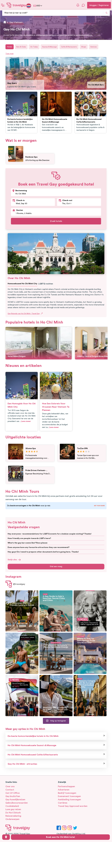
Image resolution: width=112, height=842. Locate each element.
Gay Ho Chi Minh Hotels (93, 85)
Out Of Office (12, 793)
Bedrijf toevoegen (67, 793)
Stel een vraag (56, 566)
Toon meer (9, 53)
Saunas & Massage (49, 47)
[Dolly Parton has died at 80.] (90, 611)
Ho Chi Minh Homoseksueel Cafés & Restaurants (33, 755)
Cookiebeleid (12, 806)
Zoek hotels (56, 221)
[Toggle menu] (2, 5)
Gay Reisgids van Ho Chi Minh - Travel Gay (24, 313)
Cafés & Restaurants (69, 47)
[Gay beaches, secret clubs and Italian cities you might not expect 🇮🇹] (55, 611)
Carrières (62, 803)
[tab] (99, 59)
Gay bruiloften (12, 796)
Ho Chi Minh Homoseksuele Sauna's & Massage (32, 745)
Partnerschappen (66, 786)
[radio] (26, 452)
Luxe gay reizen (13, 809)
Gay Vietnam (16, 22)
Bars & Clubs (21, 47)
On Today (34, 47)
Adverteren (63, 790)
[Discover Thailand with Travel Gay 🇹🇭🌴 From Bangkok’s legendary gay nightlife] (21, 653)
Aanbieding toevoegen (69, 799)
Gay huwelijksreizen (15, 799)
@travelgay (19, 584)
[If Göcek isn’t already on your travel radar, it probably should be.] (21, 611)
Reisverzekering (13, 816)
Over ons (9, 786)
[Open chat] (83, 5)
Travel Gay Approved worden (72, 806)
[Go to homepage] (16, 5)
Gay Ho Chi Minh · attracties (22, 764)
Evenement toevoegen (69, 796)
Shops (83, 47)
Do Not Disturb (13, 813)
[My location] (6, 837)
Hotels (9, 47)
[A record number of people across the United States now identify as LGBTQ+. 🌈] (21, 695)
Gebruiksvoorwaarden (16, 803)
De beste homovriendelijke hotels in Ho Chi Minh (33, 736)
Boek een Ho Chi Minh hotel (60, 837)
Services (93, 47)
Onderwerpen (12, 819)
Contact (9, 790)
